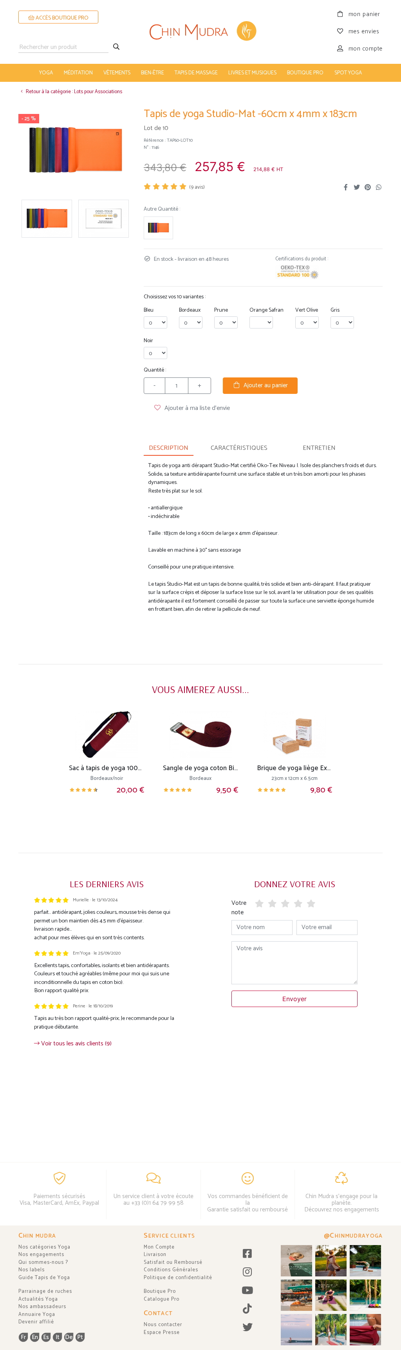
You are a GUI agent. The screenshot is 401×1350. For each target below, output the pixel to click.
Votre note (238, 908)
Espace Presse (162, 1332)
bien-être (152, 73)
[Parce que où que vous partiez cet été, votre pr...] (365, 1329)
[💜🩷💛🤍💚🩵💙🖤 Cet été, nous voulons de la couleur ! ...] (365, 1295)
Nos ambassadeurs (42, 1307)
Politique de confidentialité (178, 1278)
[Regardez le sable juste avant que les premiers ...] (296, 1329)
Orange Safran (266, 310)
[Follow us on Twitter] (247, 1328)
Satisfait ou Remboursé (173, 1262)
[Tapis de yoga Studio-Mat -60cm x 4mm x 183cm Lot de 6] (158, 228)
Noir (148, 340)
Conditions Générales (171, 1270)
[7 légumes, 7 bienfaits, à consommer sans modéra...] (296, 1295)
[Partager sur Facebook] (346, 187)
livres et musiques (252, 73)
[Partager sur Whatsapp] (379, 187)
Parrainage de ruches (45, 1291)
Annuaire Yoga (36, 1314)
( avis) (197, 187)
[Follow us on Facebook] (247, 1254)
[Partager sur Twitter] (357, 187)
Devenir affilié (36, 1322)
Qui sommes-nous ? (43, 1262)
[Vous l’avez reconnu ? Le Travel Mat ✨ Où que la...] (331, 1329)
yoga (46, 73)
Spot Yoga (348, 73)
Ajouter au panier (264, 385)
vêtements (116, 73)
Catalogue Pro (161, 1299)
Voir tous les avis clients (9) (76, 1043)
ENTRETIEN (319, 448)
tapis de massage (196, 73)
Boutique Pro (160, 1291)
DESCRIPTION (168, 448)
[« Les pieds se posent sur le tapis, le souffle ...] (331, 1295)
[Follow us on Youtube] (247, 1291)
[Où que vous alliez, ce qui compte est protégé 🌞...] (331, 1260)
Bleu (149, 310)
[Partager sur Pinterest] (368, 187)
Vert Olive (306, 310)
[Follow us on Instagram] (247, 1272)
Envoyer (294, 999)
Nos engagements (41, 1255)
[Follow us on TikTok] (247, 1309)
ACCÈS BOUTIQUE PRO (61, 18)
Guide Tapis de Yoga (44, 1278)
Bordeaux (189, 310)
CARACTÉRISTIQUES (239, 448)
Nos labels (31, 1270)
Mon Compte (159, 1247)
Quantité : (155, 370)
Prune (221, 310)
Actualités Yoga (38, 1299)
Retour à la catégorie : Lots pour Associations (73, 92)
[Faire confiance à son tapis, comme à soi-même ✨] (365, 1260)
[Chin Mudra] (200, 32)
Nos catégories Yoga (44, 1247)
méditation (78, 73)
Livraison (155, 1255)
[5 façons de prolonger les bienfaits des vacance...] (296, 1260)
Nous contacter (163, 1325)
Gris (335, 310)
